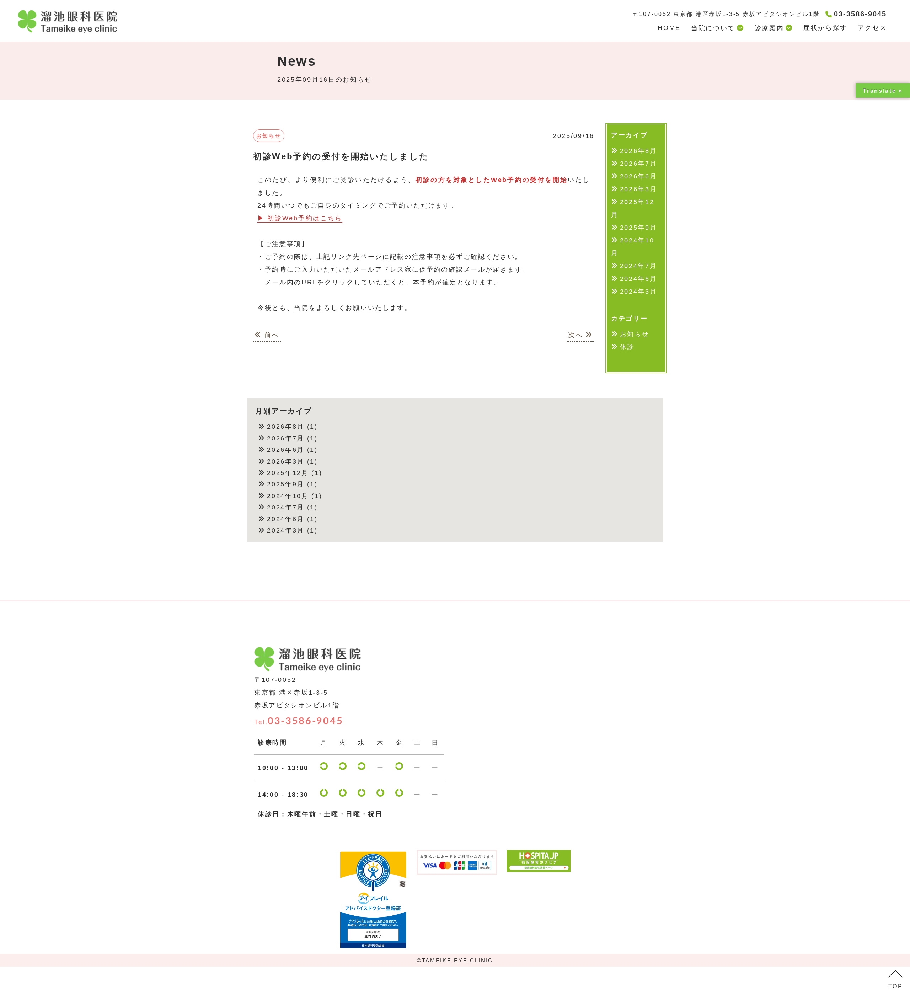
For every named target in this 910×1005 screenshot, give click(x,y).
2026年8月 (638, 150)
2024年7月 (638, 265)
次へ (576, 334)
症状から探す (825, 27)
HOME (669, 27)
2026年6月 (638, 176)
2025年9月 (638, 227)
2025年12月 (632, 208)
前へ (270, 334)
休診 (627, 347)
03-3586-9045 (298, 721)
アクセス (872, 27)
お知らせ (634, 334)
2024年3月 (638, 291)
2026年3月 (638, 189)
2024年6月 (638, 278)
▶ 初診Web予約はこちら (299, 218)
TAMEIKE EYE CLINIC (457, 960)
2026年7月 (638, 163)
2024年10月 (632, 247)
